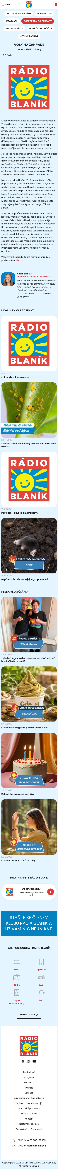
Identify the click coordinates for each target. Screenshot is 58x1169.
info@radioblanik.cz (34, 1145)
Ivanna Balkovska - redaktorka (34, 276)
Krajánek (12, 21)
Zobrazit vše (27, 1014)
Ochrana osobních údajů (29, 1103)
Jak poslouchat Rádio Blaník (29, 1098)
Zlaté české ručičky (40, 28)
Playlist (29, 1087)
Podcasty (29, 1082)
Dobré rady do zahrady (38, 21)
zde (17, 260)
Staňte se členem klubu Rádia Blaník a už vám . (29, 923)
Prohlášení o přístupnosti (29, 1129)
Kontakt (29, 1118)
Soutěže (29, 1092)
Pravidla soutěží (29, 1113)
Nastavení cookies (29, 1124)
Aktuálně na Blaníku (18, 13)
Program (29, 1077)
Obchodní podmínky (29, 1108)
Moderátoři (29, 1072)
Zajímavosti (44, 13)
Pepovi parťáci (14, 28)
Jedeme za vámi (29, 36)
